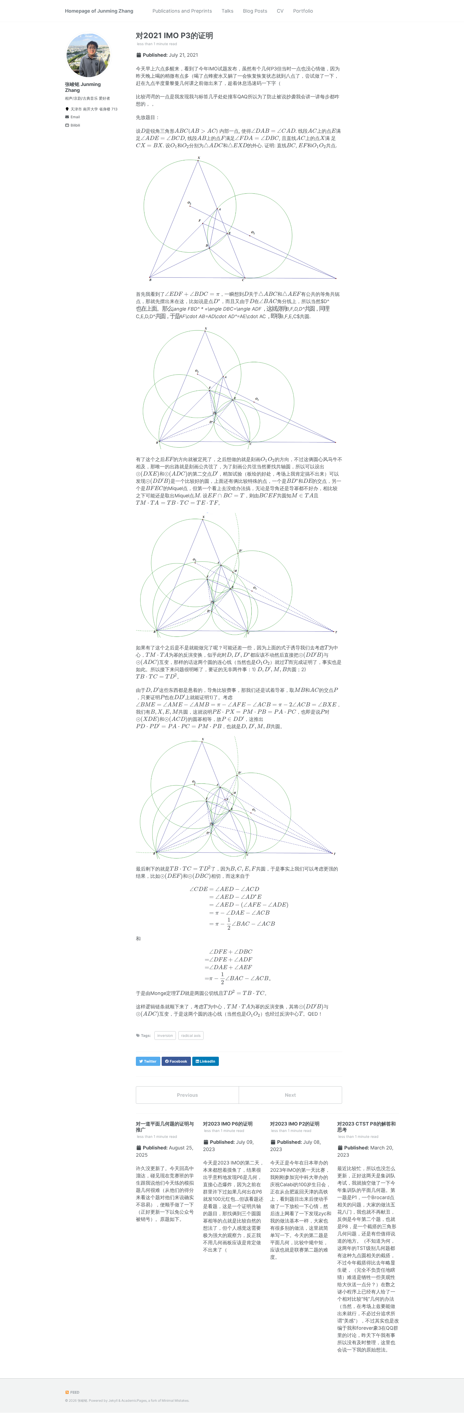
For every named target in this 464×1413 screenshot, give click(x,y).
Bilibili (75, 125)
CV (280, 11)
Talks (227, 11)
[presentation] (143, 130)
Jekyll (113, 1400)
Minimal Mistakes (175, 1400)
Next (290, 1095)
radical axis (191, 1035)
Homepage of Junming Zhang (99, 11)
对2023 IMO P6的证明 (228, 1124)
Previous (187, 1095)
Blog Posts (255, 11)
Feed (74, 1392)
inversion (165, 1035)
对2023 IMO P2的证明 (295, 1124)
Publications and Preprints (182, 11)
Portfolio (303, 11)
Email (75, 117)
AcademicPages (134, 1400)
